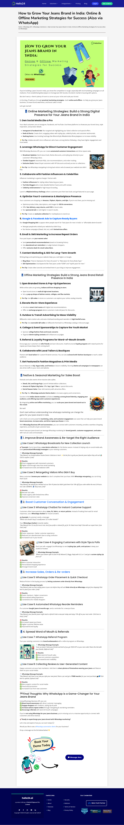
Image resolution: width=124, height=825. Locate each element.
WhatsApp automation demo (46, 727)
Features (50, 806)
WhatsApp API (27, 27)
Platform (67, 803)
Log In (95, 4)
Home (44, 4)
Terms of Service (69, 806)
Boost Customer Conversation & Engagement (55, 502)
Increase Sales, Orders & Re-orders (48, 572)
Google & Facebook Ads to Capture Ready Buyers (49, 218)
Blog (85, 4)
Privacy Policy (68, 810)
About (49, 803)
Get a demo (107, 4)
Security (67, 800)
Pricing (78, 4)
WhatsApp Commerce (39, 27)
